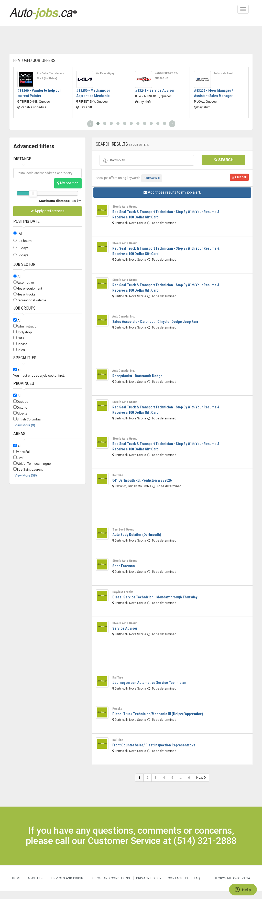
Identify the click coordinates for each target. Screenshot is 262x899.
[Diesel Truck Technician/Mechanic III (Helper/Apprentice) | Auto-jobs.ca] (102, 712)
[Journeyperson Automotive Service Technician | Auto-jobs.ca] (102, 681)
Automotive (25, 282)
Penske (117, 709)
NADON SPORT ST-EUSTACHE (166, 76)
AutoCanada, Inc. (123, 316)
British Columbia (29, 419)
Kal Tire (117, 475)
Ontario (22, 407)
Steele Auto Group (124, 206)
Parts (20, 338)
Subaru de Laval (223, 73)
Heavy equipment (29, 288)
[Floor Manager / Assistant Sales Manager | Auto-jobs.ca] (202, 79)
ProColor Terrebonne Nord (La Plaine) (50, 76)
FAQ (197, 878)
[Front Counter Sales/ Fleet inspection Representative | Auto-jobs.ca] (102, 743)
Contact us (178, 878)
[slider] (33, 193)
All (21, 234)
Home (16, 878)
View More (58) (26, 475)
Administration (27, 326)
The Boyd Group (123, 529)
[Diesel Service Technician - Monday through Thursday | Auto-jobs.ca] (102, 595)
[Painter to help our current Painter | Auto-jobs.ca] (25, 79)
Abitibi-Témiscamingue (34, 464)
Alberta (22, 413)
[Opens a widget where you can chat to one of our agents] (243, 890)
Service (22, 344)
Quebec (22, 402)
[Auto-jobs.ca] (43, 13)
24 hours (25, 241)
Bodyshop (24, 332)
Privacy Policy (149, 878)
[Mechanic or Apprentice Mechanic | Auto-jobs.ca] (84, 79)
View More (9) (25, 425)
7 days (23, 255)
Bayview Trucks (122, 592)
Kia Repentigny (105, 73)
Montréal (23, 452)
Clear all (240, 177)
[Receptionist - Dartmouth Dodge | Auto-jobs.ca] (102, 374)
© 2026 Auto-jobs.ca (232, 878)
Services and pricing (67, 878)
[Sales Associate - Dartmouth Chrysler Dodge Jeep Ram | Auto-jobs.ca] (102, 320)
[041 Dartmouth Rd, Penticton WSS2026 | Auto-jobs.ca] (102, 479)
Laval (20, 458)
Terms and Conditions (111, 878)
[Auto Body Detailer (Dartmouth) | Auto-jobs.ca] (102, 533)
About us (35, 878)
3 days (23, 248)
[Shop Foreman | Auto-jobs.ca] (102, 564)
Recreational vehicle (31, 300)
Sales (21, 350)
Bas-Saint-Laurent (30, 469)
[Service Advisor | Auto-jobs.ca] (143, 79)
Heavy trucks (26, 294)
